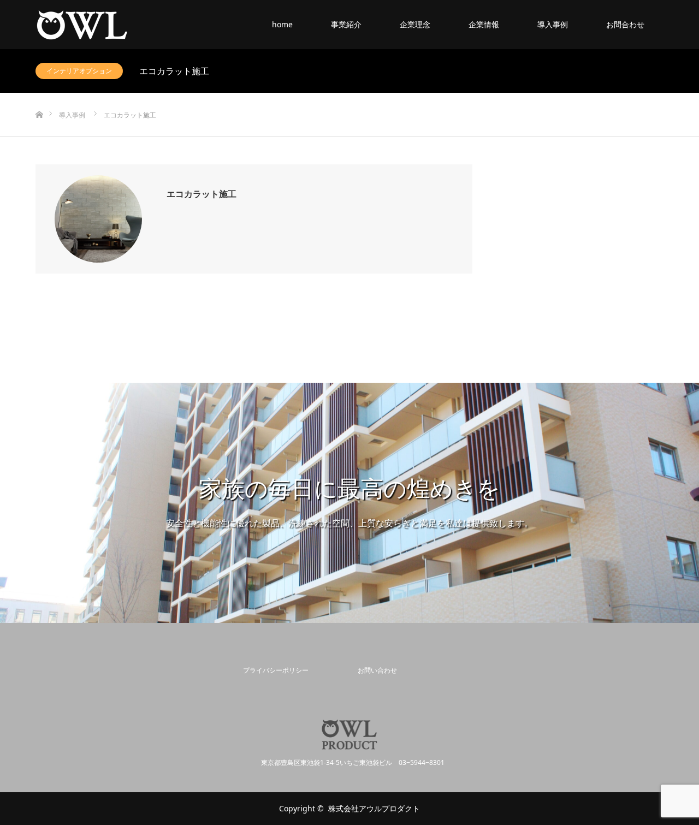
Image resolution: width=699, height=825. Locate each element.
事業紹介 (346, 24)
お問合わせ (625, 24)
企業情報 (484, 24)
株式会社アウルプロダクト (374, 808)
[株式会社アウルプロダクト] (128, 24)
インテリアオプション (79, 70)
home (282, 24)
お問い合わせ (377, 670)
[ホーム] (39, 97)
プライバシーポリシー (276, 670)
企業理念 (415, 24)
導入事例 (552, 24)
